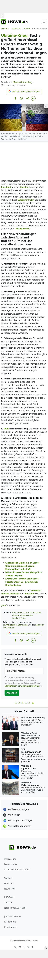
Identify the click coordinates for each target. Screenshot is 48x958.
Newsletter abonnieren (19, 825)
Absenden (12, 692)
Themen (8, 902)
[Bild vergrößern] (46, 106)
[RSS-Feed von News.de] (32, 946)
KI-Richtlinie (10, 921)
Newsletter (9, 888)
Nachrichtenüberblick (15, 907)
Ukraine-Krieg (26, 615)
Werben (8, 878)
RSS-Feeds (9, 897)
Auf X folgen (13, 814)
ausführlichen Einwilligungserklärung (22, 686)
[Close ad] (2, 15)
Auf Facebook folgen (18, 809)
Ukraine (15, 615)
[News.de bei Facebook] (24, 946)
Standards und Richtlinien (17, 869)
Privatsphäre (10, 927)
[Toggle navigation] (44, 22)
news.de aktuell (25, 612)
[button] (24, 91)
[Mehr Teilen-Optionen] (33, 98)
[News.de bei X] (28, 946)
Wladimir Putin (19, 618)
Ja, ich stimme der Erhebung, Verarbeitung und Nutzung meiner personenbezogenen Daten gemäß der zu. (23, 681)
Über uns (9, 883)
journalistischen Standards (15, 625)
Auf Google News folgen (20, 820)
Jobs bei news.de (12, 916)
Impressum (10, 858)
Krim (14, 612)
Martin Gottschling (22, 82)
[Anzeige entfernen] (46, 948)
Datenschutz (10, 864)
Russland (37, 612)
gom (3, 605)
